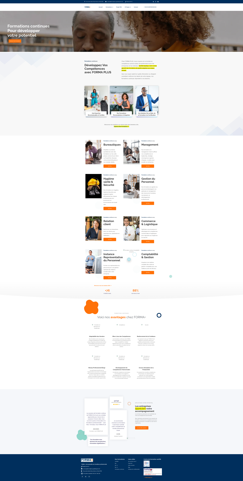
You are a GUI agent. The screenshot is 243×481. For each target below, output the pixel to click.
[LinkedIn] (85, 476)
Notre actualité (131, 465)
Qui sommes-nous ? (132, 461)
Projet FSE (119, 7)
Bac (115, 463)
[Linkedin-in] (153, 1)
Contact (136, 7)
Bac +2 (116, 465)
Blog (129, 467)
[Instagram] (155, 1)
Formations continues (119, 469)
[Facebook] (158, 1)
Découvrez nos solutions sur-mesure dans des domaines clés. (121, 125)
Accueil (101, 7)
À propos (127, 7)
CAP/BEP (116, 461)
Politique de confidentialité (134, 469)
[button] (150, 7)
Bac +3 (116, 467)
